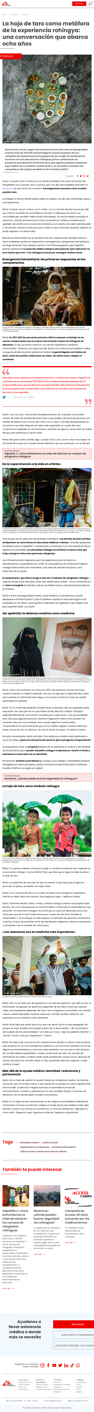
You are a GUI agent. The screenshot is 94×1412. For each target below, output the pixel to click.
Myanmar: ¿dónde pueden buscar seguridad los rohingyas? (46, 1216)
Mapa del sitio (66, 1408)
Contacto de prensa (44, 1389)
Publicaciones (41, 1387)
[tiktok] (72, 1365)
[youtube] (54, 1365)
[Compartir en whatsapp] (84, 176)
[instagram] (42, 1365)
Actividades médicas (30, 1142)
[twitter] (60, 1365)
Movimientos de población (64, 1147)
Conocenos (23, 1380)
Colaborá (57, 1380)
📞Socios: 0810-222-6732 (78, 1401)
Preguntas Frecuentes (31, 1408)
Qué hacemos (24, 1384)
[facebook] (48, 1365)
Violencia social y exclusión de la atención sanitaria (43, 1151)
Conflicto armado (50, 1142)
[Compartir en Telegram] (87, 176)
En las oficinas (79, 1385)
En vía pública (79, 1390)
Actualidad (14, 14)
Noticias (25, 14)
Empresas (57, 1387)
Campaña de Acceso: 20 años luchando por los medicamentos (77, 1216)
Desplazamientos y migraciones (35, 1147)
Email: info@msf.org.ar (53, 1401)
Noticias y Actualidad (41, 1381)
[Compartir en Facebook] (77, 176)
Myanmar (7, 188)
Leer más (6, 1288)
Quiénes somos (24, 1382)
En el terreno (81, 1382)
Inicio (4, 14)
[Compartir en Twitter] (81, 176)
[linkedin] (66, 1365)
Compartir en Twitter (23, 397)
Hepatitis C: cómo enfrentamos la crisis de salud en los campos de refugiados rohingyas (15, 1220)
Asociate (56, 1382)
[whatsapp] (78, 1365)
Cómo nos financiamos (23, 1388)
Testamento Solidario (61, 1384)
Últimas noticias (42, 1384)
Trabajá (79, 1380)
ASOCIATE (79, 4)
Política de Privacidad (50, 1408)
